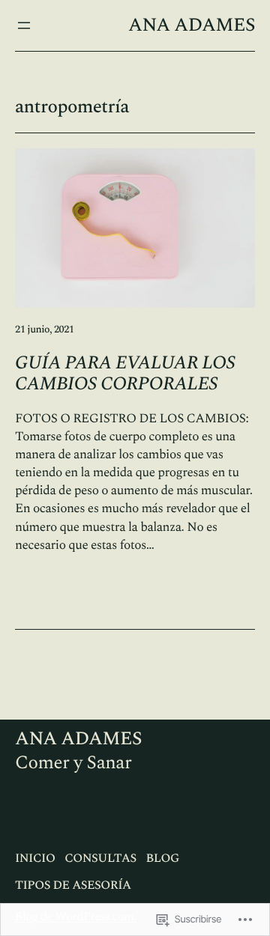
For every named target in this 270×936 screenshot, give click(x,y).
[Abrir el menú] (24, 25)
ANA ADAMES (191, 25)
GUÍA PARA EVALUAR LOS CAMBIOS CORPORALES (125, 374)
